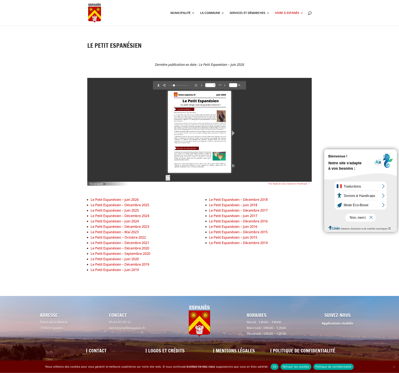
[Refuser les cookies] (394, 367)
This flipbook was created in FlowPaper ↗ (289, 183)
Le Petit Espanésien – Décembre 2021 (120, 242)
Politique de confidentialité (333, 366)
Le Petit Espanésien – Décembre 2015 (238, 232)
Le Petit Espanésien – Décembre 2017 (238, 210)
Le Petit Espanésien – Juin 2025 (115, 210)
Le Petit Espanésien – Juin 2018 (233, 205)
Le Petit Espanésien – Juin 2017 (233, 215)
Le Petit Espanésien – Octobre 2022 (118, 237)
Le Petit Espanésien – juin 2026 (115, 199)
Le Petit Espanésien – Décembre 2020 (120, 248)
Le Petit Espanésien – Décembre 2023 (120, 226)
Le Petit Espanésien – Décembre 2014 (238, 242)
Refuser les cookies (296, 366)
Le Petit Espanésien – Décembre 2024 (120, 215)
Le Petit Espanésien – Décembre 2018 (238, 199)
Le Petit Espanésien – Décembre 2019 (120, 264)
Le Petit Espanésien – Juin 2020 (115, 259)
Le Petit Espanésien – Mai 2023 (115, 232)
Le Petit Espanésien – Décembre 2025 (120, 205)
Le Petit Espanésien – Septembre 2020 (120, 253)
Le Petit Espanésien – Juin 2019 (115, 269)
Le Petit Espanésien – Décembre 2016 (238, 221)
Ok (274, 366)
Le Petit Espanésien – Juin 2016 (233, 226)
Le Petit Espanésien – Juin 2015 (233, 237)
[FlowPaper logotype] (98, 184)
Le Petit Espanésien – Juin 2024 (115, 221)
